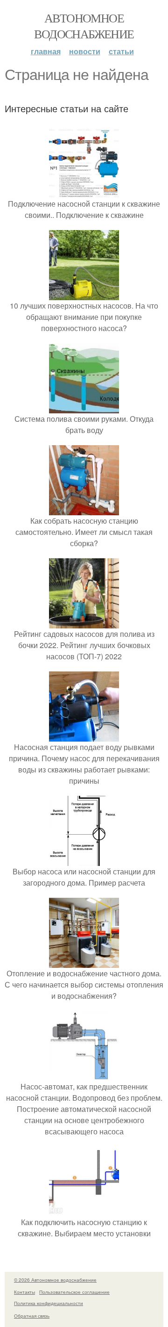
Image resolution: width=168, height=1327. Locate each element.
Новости (84, 51)
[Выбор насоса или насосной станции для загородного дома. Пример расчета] (84, 860)
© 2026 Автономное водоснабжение (55, 1280)
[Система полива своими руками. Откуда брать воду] (84, 407)
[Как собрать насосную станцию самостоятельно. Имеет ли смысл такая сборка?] (84, 509)
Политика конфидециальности (48, 1303)
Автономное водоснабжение (83, 26)
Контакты (24, 1292)
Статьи (121, 51)
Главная (46, 51)
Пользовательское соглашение (74, 1292)
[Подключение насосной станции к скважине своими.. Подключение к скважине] (84, 192)
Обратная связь (31, 1316)
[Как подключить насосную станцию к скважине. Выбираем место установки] (84, 1210)
